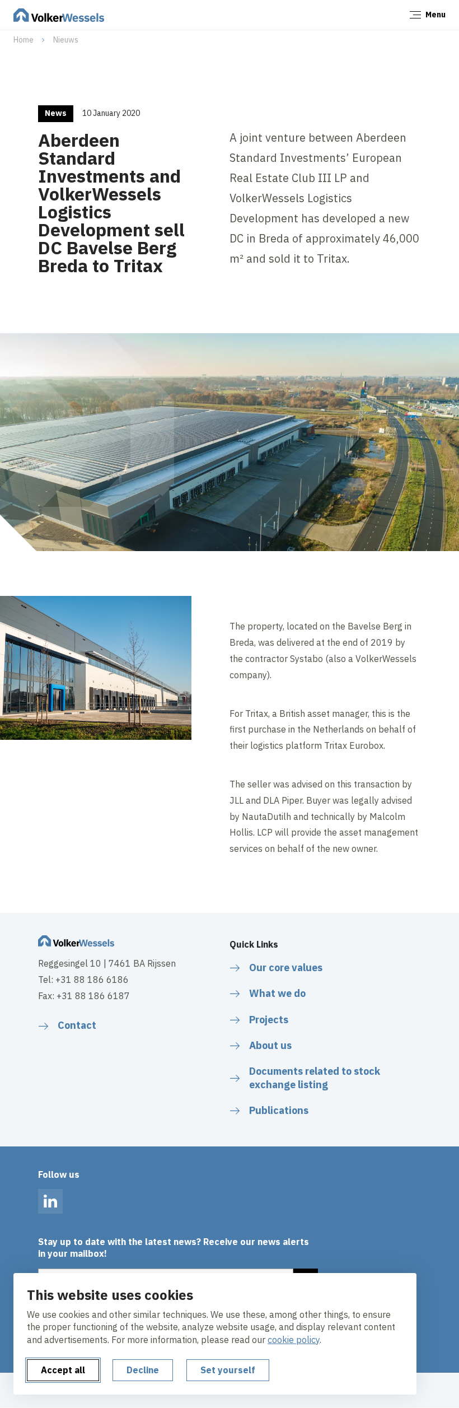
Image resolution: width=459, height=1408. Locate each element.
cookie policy (294, 1339)
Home (23, 40)
